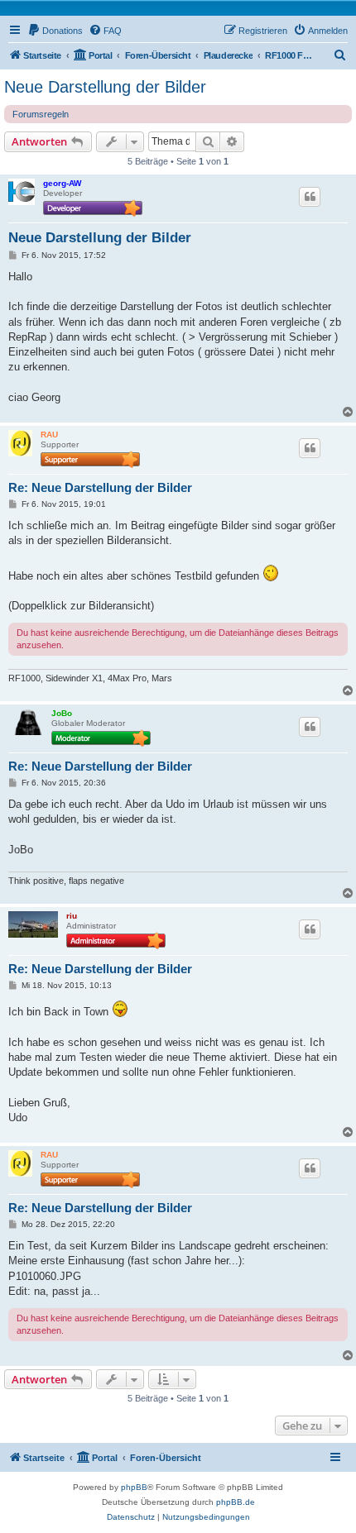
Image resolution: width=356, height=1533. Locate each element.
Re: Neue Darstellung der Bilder (100, 487)
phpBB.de (235, 1502)
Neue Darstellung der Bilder (105, 87)
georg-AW (62, 183)
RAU (49, 434)
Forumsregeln (40, 114)
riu (71, 915)
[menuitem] (55, 31)
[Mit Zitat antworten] (309, 197)
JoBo (61, 713)
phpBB (134, 1487)
